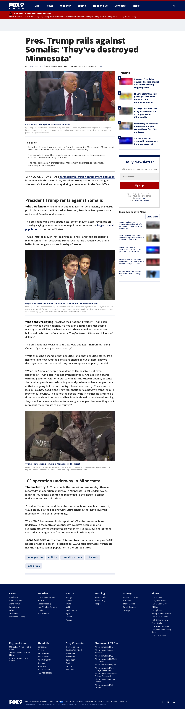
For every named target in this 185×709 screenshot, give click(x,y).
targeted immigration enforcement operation (87, 176)
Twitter (69, 663)
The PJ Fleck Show (160, 616)
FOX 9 (48, 66)
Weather (43, 593)
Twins (68, 603)
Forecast (41, 600)
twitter (168, 702)
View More (152, 216)
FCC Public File (44, 669)
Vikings (69, 597)
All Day (155, 607)
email (174, 702)
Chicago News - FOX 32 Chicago (19, 653)
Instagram (70, 660)
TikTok (69, 666)
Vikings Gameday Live (161, 613)
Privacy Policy (142, 198)
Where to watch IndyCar (105, 664)
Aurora (69, 620)
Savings (126, 610)
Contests (42, 650)
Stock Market (129, 603)
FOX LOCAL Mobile (74, 650)
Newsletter (71, 653)
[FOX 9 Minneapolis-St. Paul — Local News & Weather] (18, 6)
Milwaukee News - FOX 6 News (20, 648)
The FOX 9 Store (159, 635)
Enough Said (157, 610)
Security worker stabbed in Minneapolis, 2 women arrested (146, 141)
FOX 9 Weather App (46, 597)
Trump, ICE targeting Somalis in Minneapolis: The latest (52, 464)
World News (14, 603)
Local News (14, 597)
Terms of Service (141, 200)
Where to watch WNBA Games (105, 680)
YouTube (70, 669)
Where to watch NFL (104, 647)
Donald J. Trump (72, 557)
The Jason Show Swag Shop (161, 630)
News (12, 593)
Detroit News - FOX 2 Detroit (18, 659)
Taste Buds (157, 623)
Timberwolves (72, 610)
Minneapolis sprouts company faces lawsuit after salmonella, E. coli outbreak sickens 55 (131, 225)
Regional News (18, 643)
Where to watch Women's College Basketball (106, 674)
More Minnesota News (132, 212)
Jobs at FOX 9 (44, 656)
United (69, 616)
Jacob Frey (33, 565)
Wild (68, 607)
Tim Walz (92, 557)
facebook (163, 702)
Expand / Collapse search (174, 6)
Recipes (98, 603)
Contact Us (42, 647)
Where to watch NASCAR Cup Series (106, 660)
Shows (155, 593)
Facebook (70, 656)
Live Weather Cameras (48, 607)
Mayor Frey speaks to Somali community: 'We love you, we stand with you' (61, 303)
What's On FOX (44, 660)
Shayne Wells (100, 597)
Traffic (40, 610)
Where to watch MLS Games (104, 686)
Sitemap (41, 663)
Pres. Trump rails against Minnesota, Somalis (47, 124)
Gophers (70, 600)
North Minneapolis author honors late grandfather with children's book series (131, 237)
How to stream (72, 647)
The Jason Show (159, 600)
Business (127, 600)
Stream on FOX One (107, 643)
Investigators (14, 607)
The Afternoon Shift (160, 626)
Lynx (68, 613)
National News (15, 600)
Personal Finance (130, 597)
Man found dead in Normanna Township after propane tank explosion (130, 249)
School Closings (44, 603)
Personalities (43, 653)
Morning (100, 593)
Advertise (42, 666)
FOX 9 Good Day (159, 603)
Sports (70, 593)
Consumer (13, 613)
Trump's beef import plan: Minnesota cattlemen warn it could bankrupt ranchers (131, 261)
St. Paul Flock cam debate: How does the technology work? (130, 273)
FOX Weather (43, 613)
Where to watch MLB (104, 656)
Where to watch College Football (105, 651)
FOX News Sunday (17, 616)
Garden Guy (100, 600)
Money (127, 593)
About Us (43, 643)
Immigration (57, 66)
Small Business (129, 607)
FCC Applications (45, 672)
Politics (52, 557)
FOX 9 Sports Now (160, 620)
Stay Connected (75, 643)
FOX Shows (157, 597)
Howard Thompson (35, 66)
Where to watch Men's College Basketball (104, 669)
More (136, 5)
